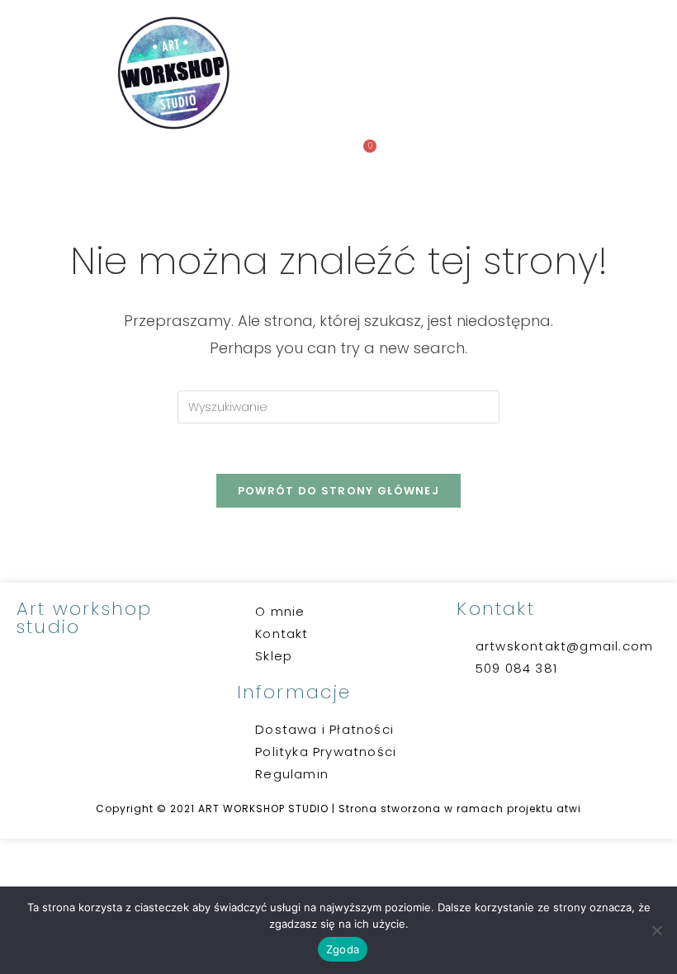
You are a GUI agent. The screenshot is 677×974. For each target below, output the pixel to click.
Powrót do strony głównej (338, 491)
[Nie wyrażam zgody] (656, 930)
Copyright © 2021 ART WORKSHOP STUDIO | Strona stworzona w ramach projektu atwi (338, 808)
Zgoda (342, 949)
